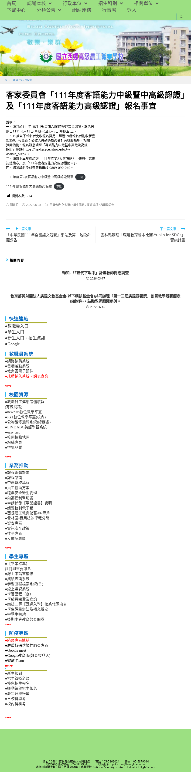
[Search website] (181, 17)
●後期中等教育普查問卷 (24, 619)
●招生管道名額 (17, 678)
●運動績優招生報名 (21, 688)
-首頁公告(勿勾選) (60, 205)
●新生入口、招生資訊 (25, 338)
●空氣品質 (13, 448)
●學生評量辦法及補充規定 (26, 609)
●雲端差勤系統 (17, 366)
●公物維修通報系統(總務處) (28, 422)
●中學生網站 (15, 614)
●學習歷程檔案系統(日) (24, 584)
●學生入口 (14, 332)
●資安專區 (13, 523)
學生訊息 (79, 205)
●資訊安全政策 (17, 528)
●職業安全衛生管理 (21, 493)
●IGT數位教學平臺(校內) (25, 417)
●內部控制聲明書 (19, 498)
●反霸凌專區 (15, 539)
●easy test (12, 432)
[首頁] (6, 80)
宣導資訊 (92, 205)
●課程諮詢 (13, 478)
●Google (12, 344)
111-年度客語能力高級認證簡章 (29, 186)
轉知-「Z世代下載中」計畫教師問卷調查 (95, 272)
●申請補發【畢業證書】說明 (28, 503)
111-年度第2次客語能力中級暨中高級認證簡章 (39, 176)
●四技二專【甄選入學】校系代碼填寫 (36, 604)
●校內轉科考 (15, 704)
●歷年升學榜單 (17, 694)
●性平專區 (13, 533)
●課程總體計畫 (17, 473)
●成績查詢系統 (17, 579)
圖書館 (14, 205)
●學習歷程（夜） (19, 594)
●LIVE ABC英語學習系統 (26, 427)
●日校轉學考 (15, 699)
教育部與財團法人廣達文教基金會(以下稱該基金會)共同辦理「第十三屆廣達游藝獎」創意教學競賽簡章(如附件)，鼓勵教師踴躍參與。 (95, 298)
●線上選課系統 (17, 589)
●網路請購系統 (17, 361)
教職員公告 (107, 205)
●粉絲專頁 (13, 442)
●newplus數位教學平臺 (23, 412)
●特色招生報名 (17, 683)
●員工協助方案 (17, 488)
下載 (80, 177)
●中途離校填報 (17, 483)
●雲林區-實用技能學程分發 (27, 518)
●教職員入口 (16, 326)
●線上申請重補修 (19, 574)
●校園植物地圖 (17, 437)
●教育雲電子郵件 (19, 371)
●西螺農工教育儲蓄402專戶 (27, 513)
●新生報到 (13, 673)
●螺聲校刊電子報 (19, 508)
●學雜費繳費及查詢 (21, 599)
